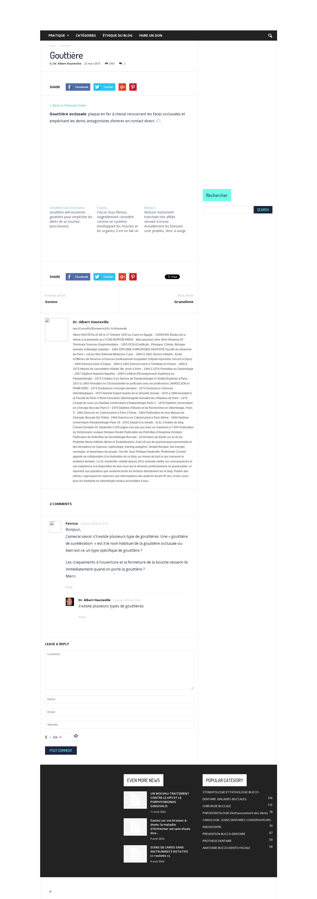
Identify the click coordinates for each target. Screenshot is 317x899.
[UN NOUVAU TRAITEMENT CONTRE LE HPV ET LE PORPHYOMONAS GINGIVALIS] (135, 800)
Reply (69, 587)
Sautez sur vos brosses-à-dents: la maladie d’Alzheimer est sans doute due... (170, 826)
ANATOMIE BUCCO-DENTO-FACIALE (226, 848)
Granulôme (183, 301)
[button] (270, 36)
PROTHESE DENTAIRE (217, 841)
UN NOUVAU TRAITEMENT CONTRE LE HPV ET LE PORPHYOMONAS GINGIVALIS (169, 799)
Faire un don (150, 35)
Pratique (57, 35)
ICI (158, 120)
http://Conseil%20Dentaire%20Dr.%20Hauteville (100, 328)
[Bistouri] (168, 219)
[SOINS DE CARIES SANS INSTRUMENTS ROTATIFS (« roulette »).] (135, 854)
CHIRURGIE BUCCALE (217, 806)
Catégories (86, 35)
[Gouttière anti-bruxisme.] (73, 217)
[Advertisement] (119, 164)
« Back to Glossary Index (68, 105)
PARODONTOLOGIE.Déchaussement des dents (235, 813)
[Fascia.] (120, 219)
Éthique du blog (117, 35)
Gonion (51, 301)
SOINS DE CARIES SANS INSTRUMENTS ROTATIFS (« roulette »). (169, 851)
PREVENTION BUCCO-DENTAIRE (224, 834)
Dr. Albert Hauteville (67, 63)
